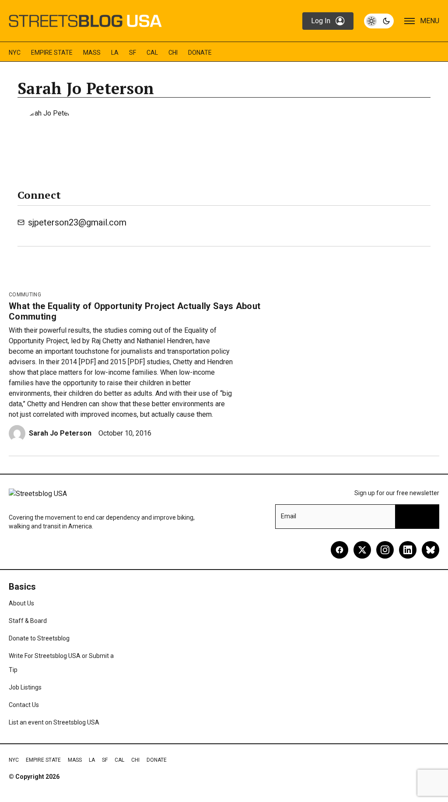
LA (115, 52)
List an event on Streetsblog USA (54, 722)
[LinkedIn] (407, 550)
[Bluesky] (430, 550)
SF (132, 52)
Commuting (25, 294)
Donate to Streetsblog (39, 638)
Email (288, 516)
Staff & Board (28, 620)
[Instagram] (385, 550)
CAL (152, 52)
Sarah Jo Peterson (60, 433)
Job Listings (25, 687)
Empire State (52, 52)
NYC (15, 52)
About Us (21, 603)
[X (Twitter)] (362, 550)
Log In (320, 21)
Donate (200, 52)
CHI (173, 52)
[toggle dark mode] (379, 21)
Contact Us (24, 704)
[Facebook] (339, 550)
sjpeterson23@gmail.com (77, 222)
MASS (92, 52)
